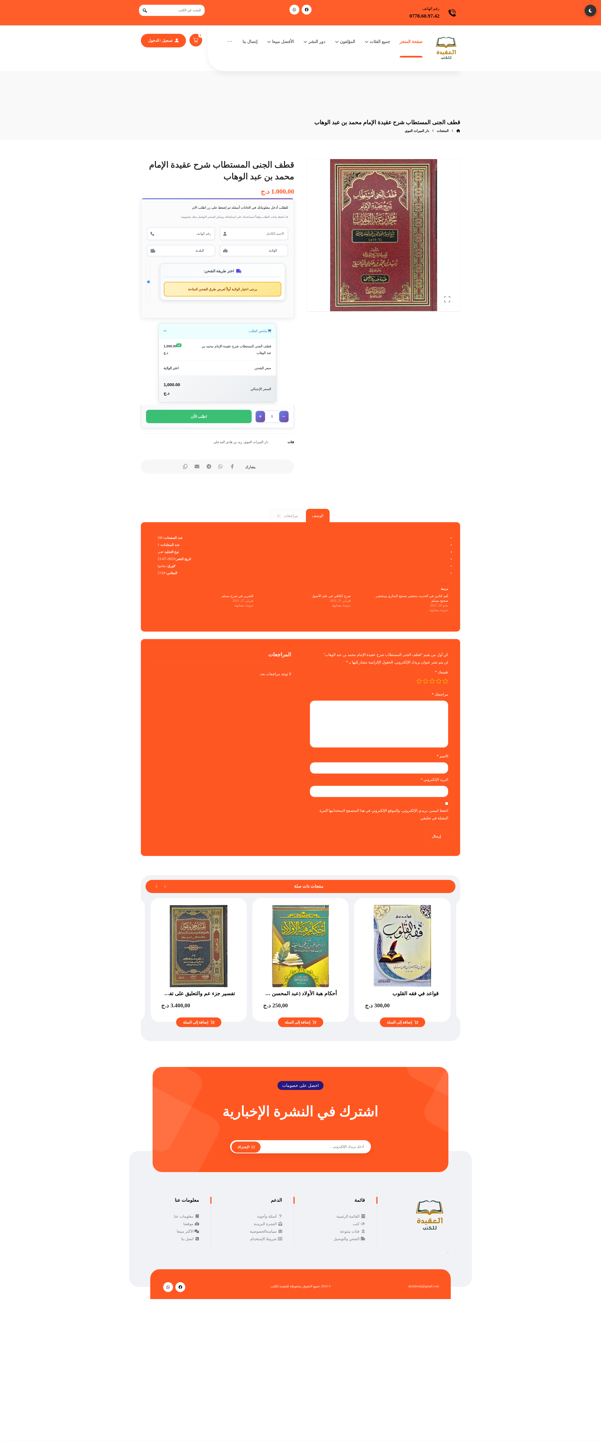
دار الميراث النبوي (256, 442)
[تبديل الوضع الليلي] (590, 10)
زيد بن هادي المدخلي (227, 442)
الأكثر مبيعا (185, 1231)
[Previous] (165, 886)
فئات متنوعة (349, 1231)
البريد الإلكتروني (434, 780)
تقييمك (441, 672)
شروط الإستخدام (263, 1239)
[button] (307, 10)
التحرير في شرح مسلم (237, 596)
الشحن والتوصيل (346, 1239)
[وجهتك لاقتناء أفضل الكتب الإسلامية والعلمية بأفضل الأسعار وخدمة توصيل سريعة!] (446, 48)
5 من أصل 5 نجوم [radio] (419, 681)
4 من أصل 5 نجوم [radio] (425, 681)
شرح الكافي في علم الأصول (331, 596)
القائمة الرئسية (347, 1216)
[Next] (156, 886)
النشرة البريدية (265, 1224)
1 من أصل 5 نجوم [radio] (445, 681)
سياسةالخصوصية (263, 1231)
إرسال (436, 836)
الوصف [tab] (317, 516)
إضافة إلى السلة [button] (399, 1022)
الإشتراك (243, 1147)
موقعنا (188, 1224)
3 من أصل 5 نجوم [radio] (432, 681)
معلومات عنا (183, 1216)
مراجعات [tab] (288, 516)
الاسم (442, 756)
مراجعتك (440, 694)
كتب (356, 1224)
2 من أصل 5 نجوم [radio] (439, 681)
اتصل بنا (187, 1239)
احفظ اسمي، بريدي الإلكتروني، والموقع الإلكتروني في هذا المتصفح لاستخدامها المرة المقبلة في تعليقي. (384, 814)
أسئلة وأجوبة (267, 1216)
